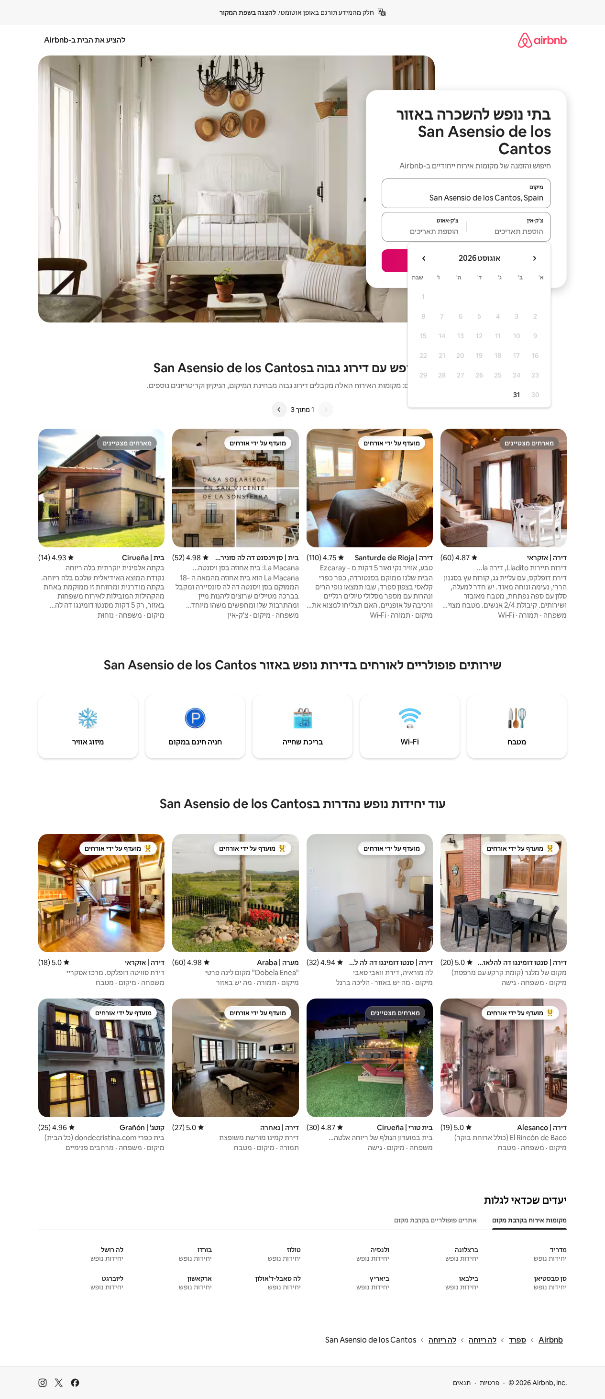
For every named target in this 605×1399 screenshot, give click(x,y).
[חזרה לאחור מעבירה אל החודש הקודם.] (534, 258)
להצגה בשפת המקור (248, 12)
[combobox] (466, 197)
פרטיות (489, 1382)
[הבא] (279, 409)
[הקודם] (325, 409)
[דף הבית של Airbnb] (542, 40)
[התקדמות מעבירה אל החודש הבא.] (424, 258)
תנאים (462, 1382)
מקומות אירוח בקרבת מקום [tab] (529, 1220)
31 (516, 394)
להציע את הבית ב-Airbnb (84, 40)
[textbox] (509, 231)
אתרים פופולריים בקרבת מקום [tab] (435, 1220)
